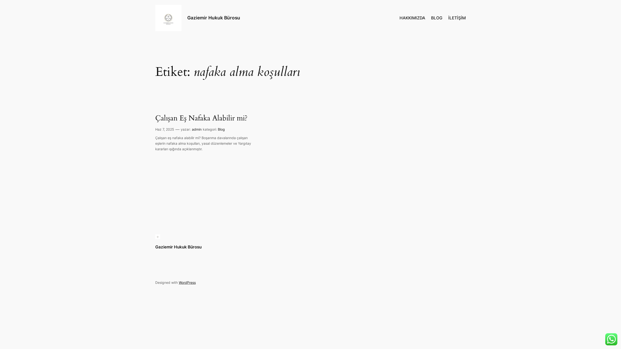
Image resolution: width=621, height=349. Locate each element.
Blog (221, 129)
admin (197, 129)
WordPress (187, 282)
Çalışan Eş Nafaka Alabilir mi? (201, 118)
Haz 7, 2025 (164, 129)
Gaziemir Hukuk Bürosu (213, 18)
